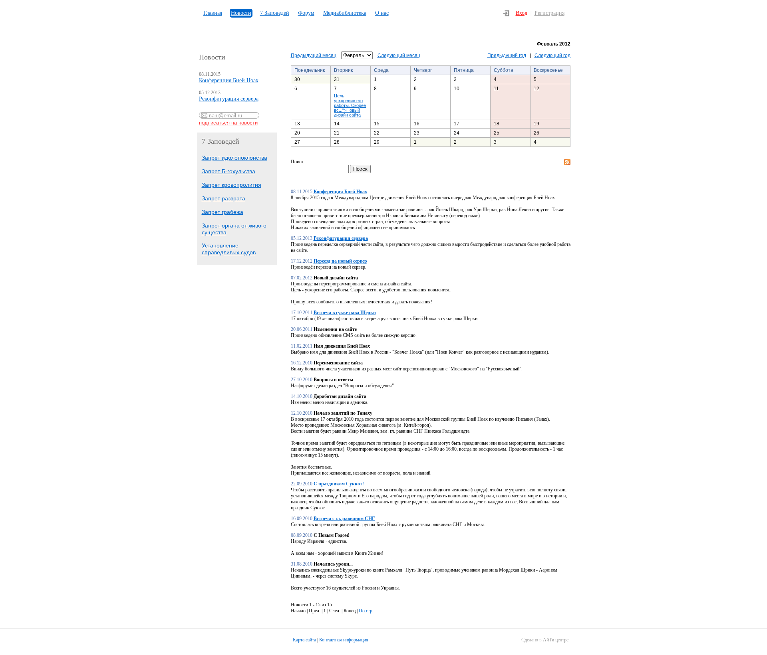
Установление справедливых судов (229, 248)
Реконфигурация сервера (228, 99)
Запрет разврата (223, 198)
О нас (382, 13)
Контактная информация (343, 640)
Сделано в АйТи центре (544, 640)
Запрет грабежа (222, 212)
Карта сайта (304, 640)
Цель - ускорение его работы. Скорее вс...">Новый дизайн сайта (350, 105)
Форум (306, 13)
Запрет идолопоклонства (234, 157)
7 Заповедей (274, 13)
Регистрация (549, 13)
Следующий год (552, 55)
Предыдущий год (506, 55)
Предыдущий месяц (313, 55)
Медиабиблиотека (344, 13)
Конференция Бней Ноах (228, 80)
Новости (241, 13)
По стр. (366, 610)
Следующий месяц (399, 55)
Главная (212, 13)
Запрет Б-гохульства (228, 171)
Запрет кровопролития (231, 185)
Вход (521, 13)
